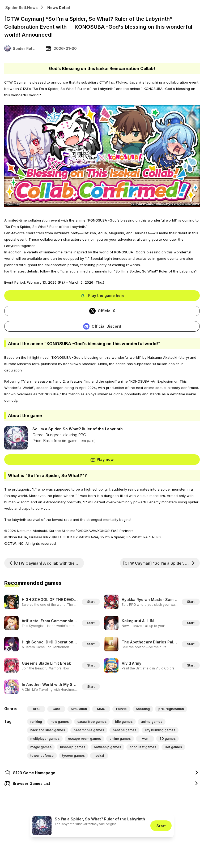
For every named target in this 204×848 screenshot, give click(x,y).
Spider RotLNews (21, 7)
